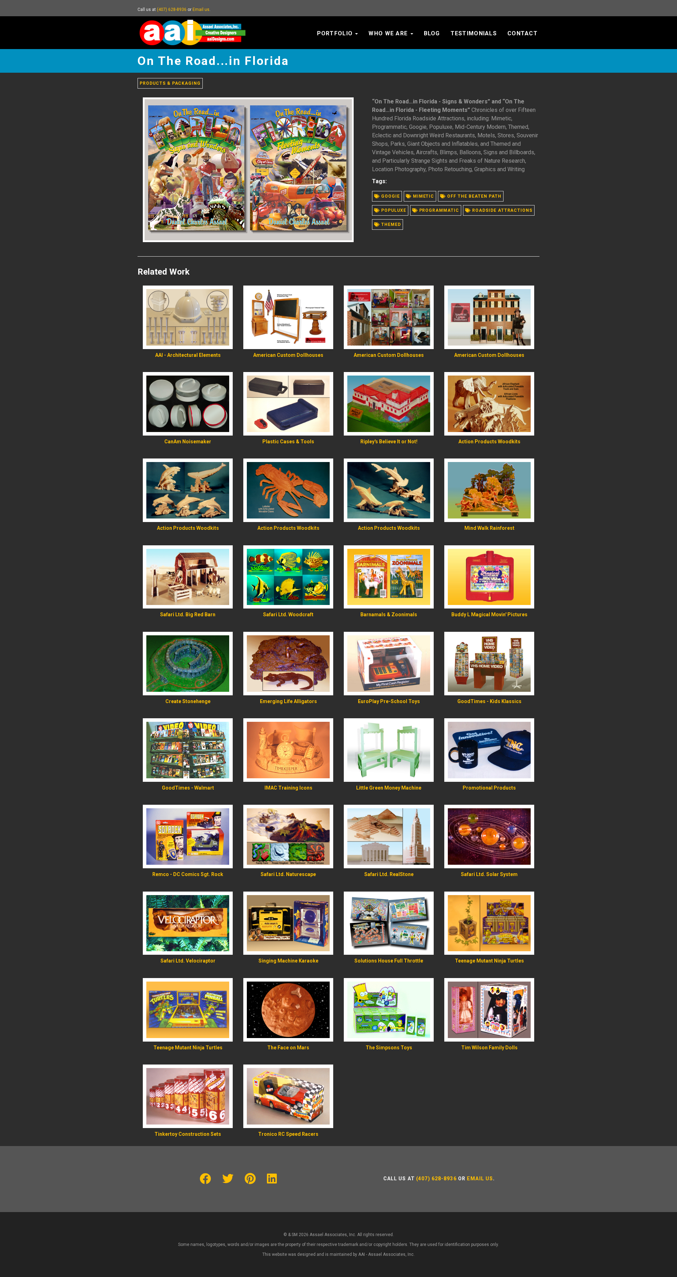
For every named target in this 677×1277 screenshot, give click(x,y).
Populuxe (393, 210)
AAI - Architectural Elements (188, 355)
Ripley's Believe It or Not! (388, 441)
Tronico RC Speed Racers (288, 1134)
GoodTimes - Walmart (188, 788)
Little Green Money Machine (388, 788)
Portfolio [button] (336, 33)
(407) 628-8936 (172, 9)
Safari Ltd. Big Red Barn (187, 614)
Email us (201, 9)
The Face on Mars (288, 1047)
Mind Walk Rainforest (489, 528)
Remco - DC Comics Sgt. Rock (187, 874)
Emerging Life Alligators (288, 701)
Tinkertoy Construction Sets (187, 1134)
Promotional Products (489, 788)
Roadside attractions (501, 210)
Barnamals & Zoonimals (388, 614)
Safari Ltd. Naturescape (288, 874)
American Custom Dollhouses (288, 355)
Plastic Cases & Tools (288, 441)
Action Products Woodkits (489, 441)
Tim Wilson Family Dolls (489, 1047)
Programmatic (438, 210)
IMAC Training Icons (288, 788)
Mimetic (422, 196)
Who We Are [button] (388, 33)
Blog (432, 33)
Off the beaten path (473, 196)
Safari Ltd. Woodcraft (288, 614)
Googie (390, 196)
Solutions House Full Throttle (388, 961)
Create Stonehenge (188, 701)
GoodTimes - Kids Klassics (489, 701)
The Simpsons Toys (389, 1047)
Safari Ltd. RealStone (389, 874)
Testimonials (474, 33)
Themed (390, 224)
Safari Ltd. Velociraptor (187, 961)
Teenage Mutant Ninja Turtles (489, 961)
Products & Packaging (170, 83)
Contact (522, 33)
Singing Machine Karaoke (288, 961)
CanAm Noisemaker (187, 441)
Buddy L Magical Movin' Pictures (489, 614)
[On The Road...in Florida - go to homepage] (192, 25)
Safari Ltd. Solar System (489, 874)
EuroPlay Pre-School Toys (389, 701)
